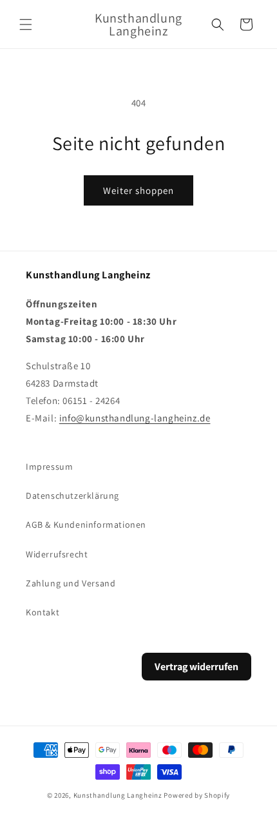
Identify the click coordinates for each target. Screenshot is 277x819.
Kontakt (42, 612)
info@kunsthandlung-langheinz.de (135, 418)
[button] (26, 24)
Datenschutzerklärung (72, 495)
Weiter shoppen (138, 190)
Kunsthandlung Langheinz (117, 795)
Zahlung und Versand (70, 583)
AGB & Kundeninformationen (86, 524)
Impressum (49, 466)
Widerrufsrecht (57, 554)
